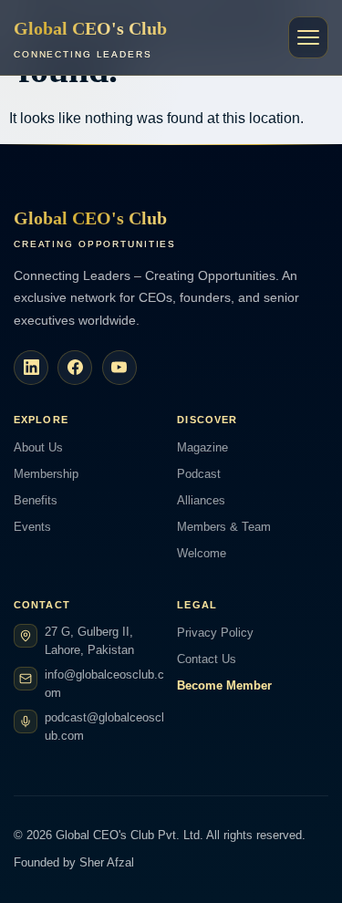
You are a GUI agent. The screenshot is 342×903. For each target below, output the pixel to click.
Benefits (35, 500)
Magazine (202, 447)
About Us (38, 447)
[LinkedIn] (31, 367)
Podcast (199, 474)
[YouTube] (119, 367)
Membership (46, 474)
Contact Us (206, 659)
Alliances (201, 500)
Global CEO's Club (90, 38)
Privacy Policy (215, 632)
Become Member (224, 685)
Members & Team (224, 527)
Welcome (201, 553)
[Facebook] (74, 367)
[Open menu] (308, 37)
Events (32, 527)
